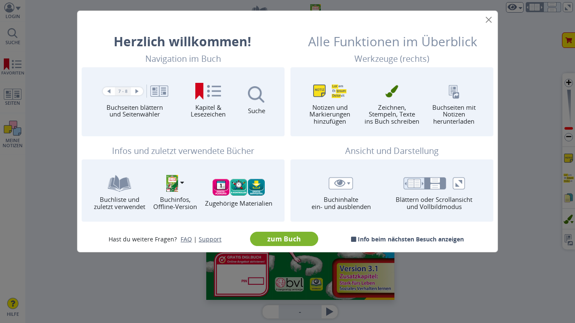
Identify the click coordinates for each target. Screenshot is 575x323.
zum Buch (284, 239)
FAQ (186, 239)
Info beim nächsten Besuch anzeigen (410, 239)
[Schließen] (489, 20)
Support (210, 239)
